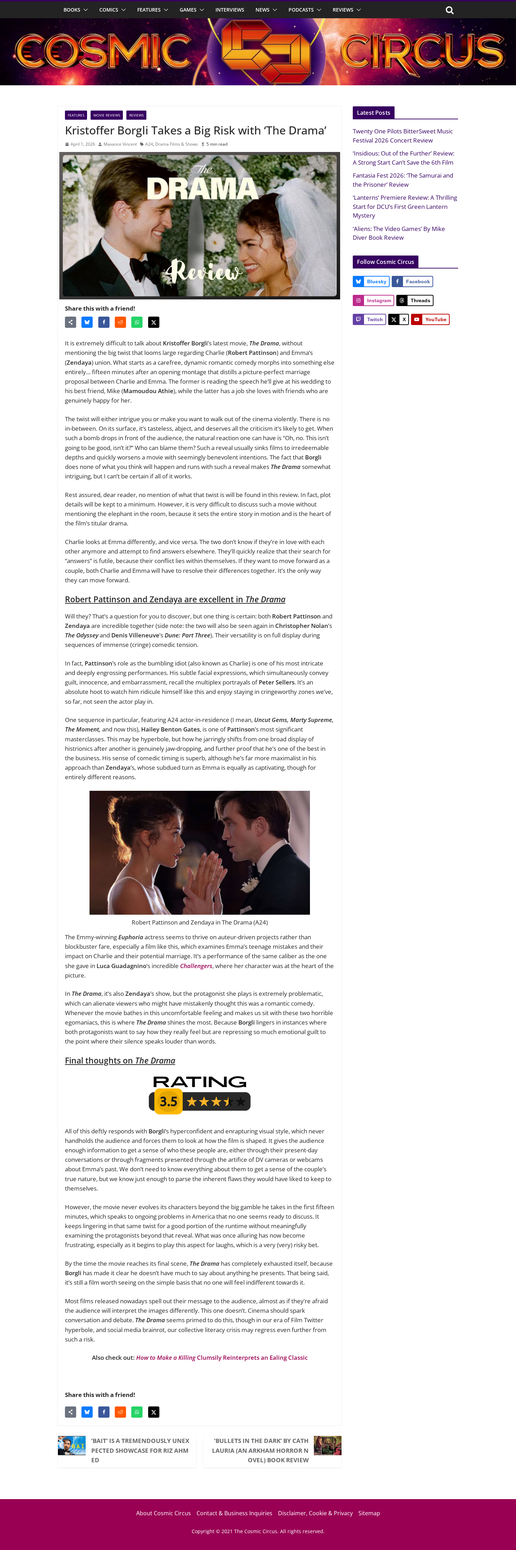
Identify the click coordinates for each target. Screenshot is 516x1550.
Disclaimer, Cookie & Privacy (315, 1513)
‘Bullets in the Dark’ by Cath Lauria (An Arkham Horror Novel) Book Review (260, 1450)
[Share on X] (153, 322)
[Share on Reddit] (120, 322)
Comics (108, 9)
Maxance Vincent (120, 144)
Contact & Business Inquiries (234, 1513)
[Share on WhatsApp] (137, 322)
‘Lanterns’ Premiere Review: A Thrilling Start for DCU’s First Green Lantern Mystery (405, 206)
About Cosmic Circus (163, 1513)
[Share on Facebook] (104, 322)
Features (149, 9)
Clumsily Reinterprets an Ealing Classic (221, 1357)
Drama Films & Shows (176, 144)
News (263, 9)
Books (72, 9)
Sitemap (369, 1513)
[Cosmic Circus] (258, 23)
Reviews (343, 9)
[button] (84, 10)
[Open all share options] (70, 322)
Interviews (230, 9)
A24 (149, 144)
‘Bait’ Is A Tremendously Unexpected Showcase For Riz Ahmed (140, 1450)
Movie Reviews (106, 115)
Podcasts (301, 9)
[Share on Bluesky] (87, 322)
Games (188, 9)
